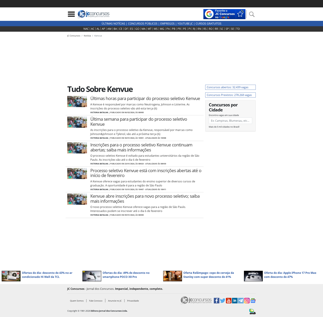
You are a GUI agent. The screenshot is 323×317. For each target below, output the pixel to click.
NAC (86, 28)
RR (216, 28)
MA (143, 28)
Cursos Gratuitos (208, 23)
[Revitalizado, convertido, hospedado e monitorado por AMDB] (252, 311)
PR (179, 28)
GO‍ (137, 28)
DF (126, 28)
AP (103, 28)
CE (120, 28)
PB (173, 28)
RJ (194, 28)
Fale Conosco (95, 300)
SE (232, 28)
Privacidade (133, 300)
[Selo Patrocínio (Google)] (224, 14)
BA (115, 28)
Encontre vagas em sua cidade (224, 115)
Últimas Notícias (113, 23)
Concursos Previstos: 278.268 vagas (229, 95)
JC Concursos (73, 35)
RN (199, 28)
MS (156, 28)
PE (184, 28)
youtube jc (185, 23)
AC (92, 28)
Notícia (87, 35)
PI (189, 28)
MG (162, 28)
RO (210, 28)
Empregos (167, 23)
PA (168, 28)
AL (98, 28)
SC (221, 28)
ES (131, 28)
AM (109, 28)
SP (227, 28)
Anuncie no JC (115, 300)
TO (238, 28)
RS (205, 28)
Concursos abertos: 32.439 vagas (227, 87)
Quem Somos (77, 300)
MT (150, 28)
